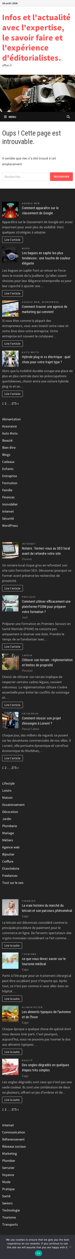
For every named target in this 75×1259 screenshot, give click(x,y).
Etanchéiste (10, 868)
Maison (7, 797)
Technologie (11, 1210)
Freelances (10, 875)
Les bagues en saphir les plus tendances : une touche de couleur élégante (46, 258)
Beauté (7, 440)
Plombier (8, 1160)
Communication (13, 1132)
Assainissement (13, 804)
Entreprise (9, 476)
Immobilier (10, 504)
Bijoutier (8, 854)
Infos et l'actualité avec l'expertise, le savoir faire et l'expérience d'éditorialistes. (36, 37)
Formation (9, 483)
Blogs (6, 454)
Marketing (9, 1153)
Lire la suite (12, 945)
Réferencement (13, 1139)
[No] (70, 1247)
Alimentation (11, 419)
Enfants (7, 469)
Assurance (9, 426)
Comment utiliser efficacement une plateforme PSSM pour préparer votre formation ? (46, 606)
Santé (6, 1196)
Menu (12, 117)
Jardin (27, 655)
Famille (7, 490)
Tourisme (29, 954)
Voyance (8, 1175)
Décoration (10, 811)
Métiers (7, 840)
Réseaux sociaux (14, 1146)
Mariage (8, 833)
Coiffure (7, 861)
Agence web (31, 203)
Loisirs (7, 790)
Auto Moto (30, 352)
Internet (8, 511)
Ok (38, 1253)
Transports (10, 1224)
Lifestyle (8, 783)
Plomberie (9, 826)
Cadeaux (8, 461)
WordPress (10, 525)
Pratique (29, 596)
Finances (8, 497)
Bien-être (9, 447)
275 (14, 403)
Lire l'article (12, 240)
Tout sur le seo (12, 882)
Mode (26, 248)
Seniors (7, 1203)
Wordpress (50, 302)
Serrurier (8, 1167)
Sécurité (8, 518)
